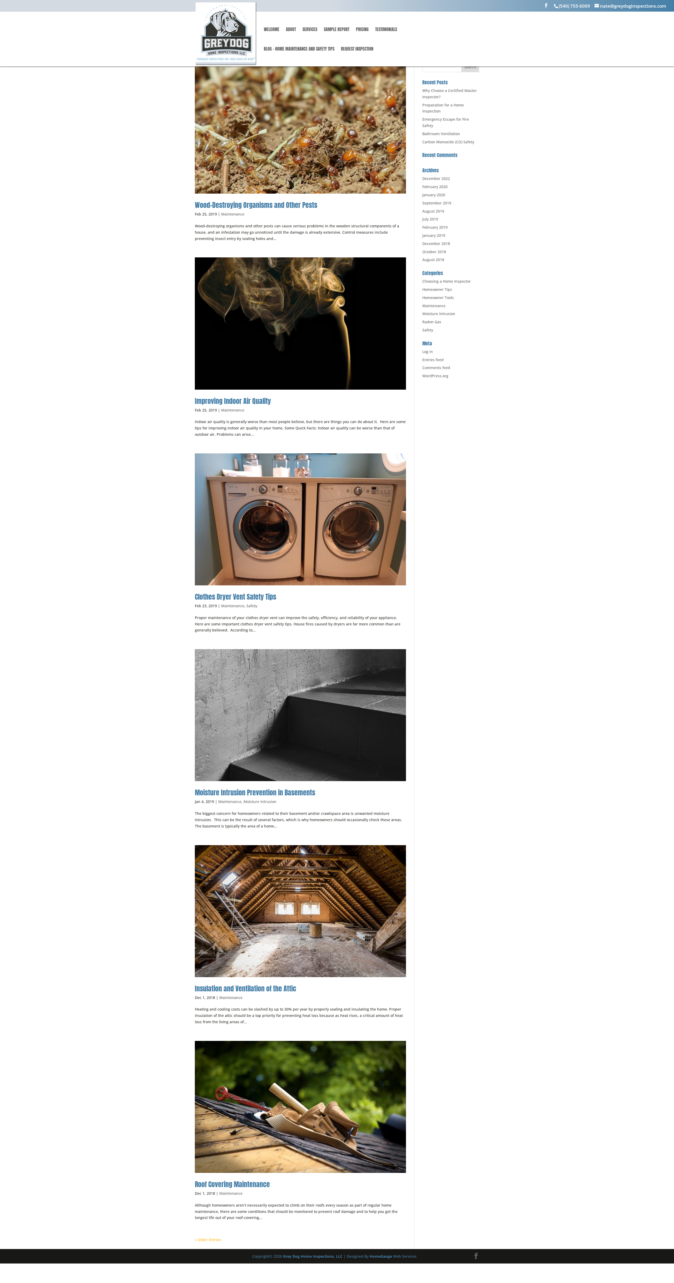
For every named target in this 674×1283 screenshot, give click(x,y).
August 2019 (433, 211)
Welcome (271, 29)
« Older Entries (208, 1239)
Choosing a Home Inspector (446, 281)
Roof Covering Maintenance (232, 1184)
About (291, 29)
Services (310, 29)
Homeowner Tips (437, 289)
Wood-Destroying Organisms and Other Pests (256, 205)
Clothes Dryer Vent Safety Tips (235, 596)
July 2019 (430, 219)
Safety (251, 605)
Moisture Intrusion (260, 801)
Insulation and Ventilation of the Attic (245, 988)
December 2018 (436, 243)
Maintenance (232, 214)
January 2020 (433, 194)
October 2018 (434, 251)
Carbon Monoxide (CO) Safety (448, 141)
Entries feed (433, 359)
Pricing (362, 29)
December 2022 (436, 178)
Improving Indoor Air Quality (233, 401)
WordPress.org (435, 375)
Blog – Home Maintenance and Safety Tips (299, 49)
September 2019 (436, 202)
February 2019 (435, 227)
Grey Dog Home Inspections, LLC (313, 1256)
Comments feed (436, 367)
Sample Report (336, 29)
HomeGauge (381, 1256)
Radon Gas (431, 321)
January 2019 (433, 235)
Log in (427, 351)
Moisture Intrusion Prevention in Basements (255, 792)
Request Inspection (357, 49)
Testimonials (386, 29)
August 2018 (433, 259)
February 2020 (435, 186)
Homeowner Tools (438, 297)
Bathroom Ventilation (441, 133)
